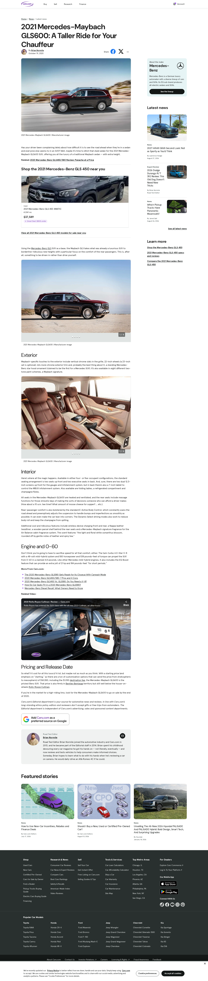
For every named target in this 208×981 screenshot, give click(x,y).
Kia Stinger (165, 937)
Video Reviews (57, 893)
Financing (27, 901)
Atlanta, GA (137, 884)
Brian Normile (37, 50)
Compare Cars (57, 874)
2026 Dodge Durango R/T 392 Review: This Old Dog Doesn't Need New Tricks (155, 178)
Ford (80, 923)
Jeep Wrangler (112, 927)
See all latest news (177, 228)
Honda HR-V (56, 946)
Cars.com (126, 970)
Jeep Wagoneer (113, 937)
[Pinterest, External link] (183, 905)
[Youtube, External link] (172, 905)
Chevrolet (137, 923)
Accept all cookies (173, 973)
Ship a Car (109, 874)
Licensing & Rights (119, 959)
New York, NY (138, 893)
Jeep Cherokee (112, 946)
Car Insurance (111, 884)
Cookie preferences (147, 973)
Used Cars (27, 865)
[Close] (205, 963)
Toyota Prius (28, 932)
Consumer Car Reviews (61, 865)
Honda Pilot (56, 941)
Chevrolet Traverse (141, 937)
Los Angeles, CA (139, 874)
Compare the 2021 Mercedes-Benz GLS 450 (165, 263)
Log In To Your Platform (170, 870)
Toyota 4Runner (30, 946)
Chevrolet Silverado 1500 (144, 932)
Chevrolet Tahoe (140, 941)
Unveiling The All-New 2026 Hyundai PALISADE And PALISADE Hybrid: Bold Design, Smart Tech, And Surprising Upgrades (159, 829)
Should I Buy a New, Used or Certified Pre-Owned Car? (104, 828)
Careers (104, 959)
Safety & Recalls (57, 884)
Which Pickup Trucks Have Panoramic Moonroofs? (154, 209)
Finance (82, 4)
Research (68, 4)
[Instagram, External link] (177, 905)
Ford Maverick (84, 927)
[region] (104, 971)
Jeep (108, 923)
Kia (162, 923)
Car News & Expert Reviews (62, 870)
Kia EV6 (164, 946)
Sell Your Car (83, 865)
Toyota (26, 923)
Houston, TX (138, 870)
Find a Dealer (29, 884)
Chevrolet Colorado (141, 946)
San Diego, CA (139, 898)
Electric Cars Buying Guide (34, 896)
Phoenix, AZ (138, 879)
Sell (55, 4)
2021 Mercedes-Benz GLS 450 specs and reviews (165, 254)
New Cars (27, 870)
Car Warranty (111, 879)
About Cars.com (54, 959)
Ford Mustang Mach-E (88, 941)
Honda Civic (56, 932)
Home (24, 19)
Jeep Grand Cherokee (115, 932)
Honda (53, 923)
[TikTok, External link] (162, 905)
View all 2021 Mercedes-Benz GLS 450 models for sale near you (53, 232)
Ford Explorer (84, 946)
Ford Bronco (83, 932)
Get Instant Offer (85, 870)
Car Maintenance (112, 888)
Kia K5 (163, 941)
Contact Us (70, 959)
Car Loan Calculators (114, 865)
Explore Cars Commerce (170, 865)
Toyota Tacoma (29, 937)
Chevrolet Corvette (141, 927)
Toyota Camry (29, 941)
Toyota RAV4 (28, 927)
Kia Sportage (166, 927)
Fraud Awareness (141, 959)
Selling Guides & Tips (87, 879)
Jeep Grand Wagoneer (116, 941)
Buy (45, 4)
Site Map (109, 893)
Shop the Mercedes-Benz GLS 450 (164, 247)
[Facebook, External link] (167, 905)
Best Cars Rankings (59, 879)
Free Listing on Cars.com (89, 874)
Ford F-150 (83, 937)
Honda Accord (57, 937)
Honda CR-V (56, 927)
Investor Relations (86, 959)
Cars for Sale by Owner (33, 879)
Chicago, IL (137, 865)
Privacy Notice (53, 970)
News (31, 19)
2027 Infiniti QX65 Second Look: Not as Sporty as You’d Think (166, 150)
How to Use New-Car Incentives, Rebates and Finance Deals (45, 828)
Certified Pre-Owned (32, 874)
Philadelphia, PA (139, 888)
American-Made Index (60, 888)
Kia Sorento (166, 932)
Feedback (157, 959)
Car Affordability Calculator (117, 870)
